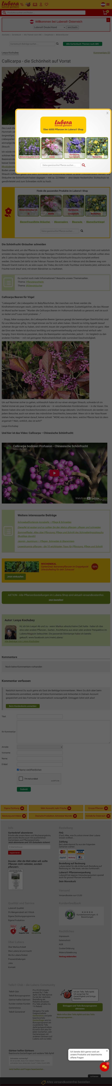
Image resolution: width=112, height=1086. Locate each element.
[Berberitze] (97, 148)
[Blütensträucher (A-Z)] (29, 148)
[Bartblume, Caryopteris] (74, 148)
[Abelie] (52, 148)
